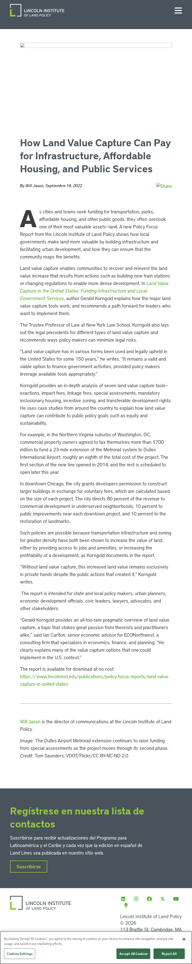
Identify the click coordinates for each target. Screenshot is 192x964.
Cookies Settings (19, 953)
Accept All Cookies (133, 953)
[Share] (164, 186)
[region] (96, 947)
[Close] (184, 939)
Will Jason (30, 721)
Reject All (169, 953)
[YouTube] (177, 899)
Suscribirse (28, 866)
